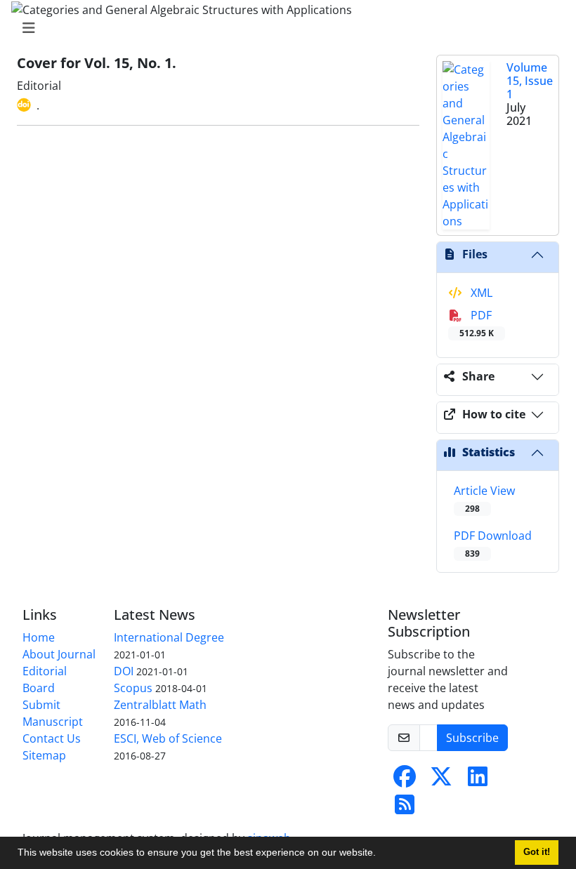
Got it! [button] (536, 852)
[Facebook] (404, 780)
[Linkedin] (478, 780)
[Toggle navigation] (283, 28)
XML (480, 292)
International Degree (169, 637)
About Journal (59, 654)
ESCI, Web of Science (168, 738)
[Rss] (404, 808)
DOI (123, 671)
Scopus (133, 688)
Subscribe (472, 737)
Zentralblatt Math (160, 704)
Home (38, 637)
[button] (381, 854)
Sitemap (44, 755)
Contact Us (51, 738)
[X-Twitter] (441, 780)
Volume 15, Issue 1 (529, 81)
